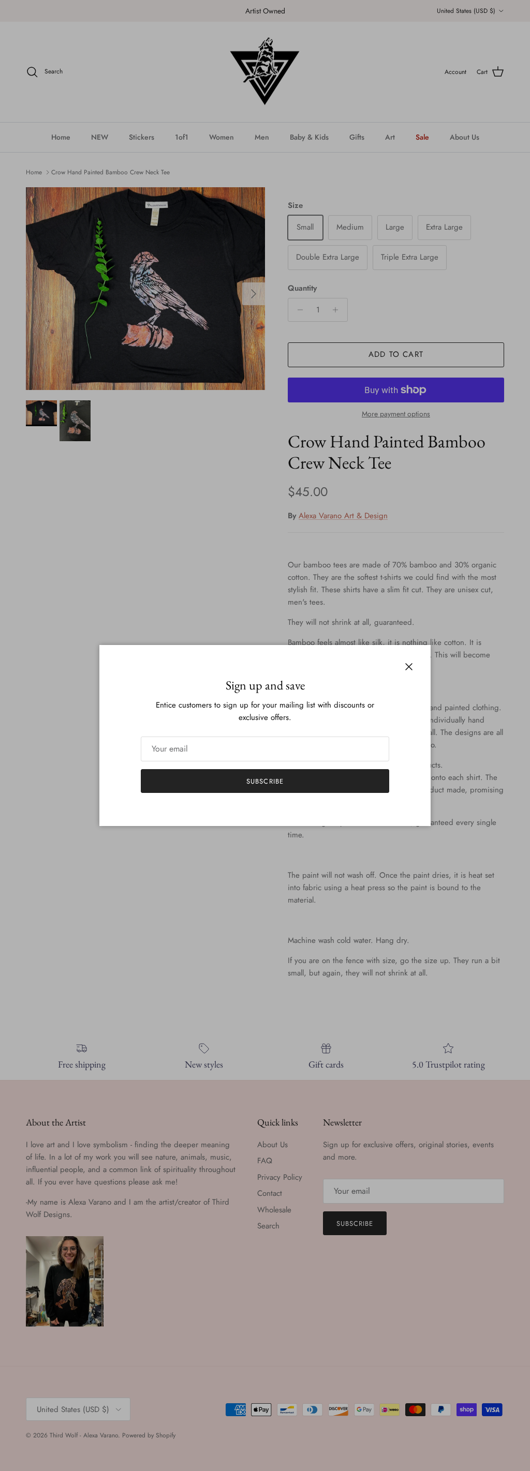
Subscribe (264, 781)
